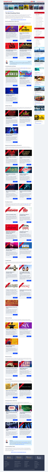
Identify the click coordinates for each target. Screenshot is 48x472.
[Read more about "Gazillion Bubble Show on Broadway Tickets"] (25, 74)
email (12, 450)
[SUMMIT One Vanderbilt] (39, 108)
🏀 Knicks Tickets (39, 14)
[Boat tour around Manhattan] (39, 59)
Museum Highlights (38, 34)
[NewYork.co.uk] (8, 1)
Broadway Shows (32, 3)
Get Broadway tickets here (38, 123)
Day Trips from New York (39, 25)
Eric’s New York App (36, 462)
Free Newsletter (36, 466)
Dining (36, 3)
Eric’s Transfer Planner (36, 464)
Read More (15, 40)
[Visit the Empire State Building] (39, 49)
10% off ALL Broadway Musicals (39, 21)
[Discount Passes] (39, 68)
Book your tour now (37, 94)
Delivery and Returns (6, 463)
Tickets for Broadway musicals (17, 463)
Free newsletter (37, 40)
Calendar (42, 3)
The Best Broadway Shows (10, 11)
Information (5, 461)
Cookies (5, 466)
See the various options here (38, 74)
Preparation (5, 3)
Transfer (15, 3)
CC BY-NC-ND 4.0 (33, 469)
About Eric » (29, 61)
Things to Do (21, 3)
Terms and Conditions (6, 464)
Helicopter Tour (37, 15)
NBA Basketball (26, 462)
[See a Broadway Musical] (39, 117)
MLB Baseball (25, 464)
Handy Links (35, 461)
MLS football (25, 466)
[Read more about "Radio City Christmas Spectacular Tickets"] (11, 408)
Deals (39, 3)
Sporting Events (37, 35)
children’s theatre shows (24, 67)
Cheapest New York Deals (39, 26)
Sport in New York (26, 461)
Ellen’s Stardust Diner (25, 442)
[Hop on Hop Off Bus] (39, 98)
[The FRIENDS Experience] (39, 78)
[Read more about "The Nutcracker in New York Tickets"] (11, 425)
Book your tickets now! (37, 55)
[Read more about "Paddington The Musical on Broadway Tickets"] (11, 91)
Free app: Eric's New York (39, 39)
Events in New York (38, 44)
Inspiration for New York (17, 461)
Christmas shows (8, 403)
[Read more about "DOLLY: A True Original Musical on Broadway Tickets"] (11, 130)
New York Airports (16, 466)
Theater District (26, 204)
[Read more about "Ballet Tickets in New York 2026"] (11, 387)
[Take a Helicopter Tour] (39, 88)
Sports (18, 3)
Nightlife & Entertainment (39, 31)
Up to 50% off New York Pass (39, 18)
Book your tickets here (37, 113)
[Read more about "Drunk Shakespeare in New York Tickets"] (11, 303)
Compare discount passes (17, 462)
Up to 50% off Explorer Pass (39, 17)
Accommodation (10, 3)
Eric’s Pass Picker (36, 463)
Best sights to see (16, 464)
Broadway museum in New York (19, 444)
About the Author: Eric (6, 462)
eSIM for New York (38, 43)
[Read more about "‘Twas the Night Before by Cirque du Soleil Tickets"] (25, 408)
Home (6, 11)
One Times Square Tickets (39, 22)
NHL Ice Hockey (26, 463)
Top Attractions (26, 3)
